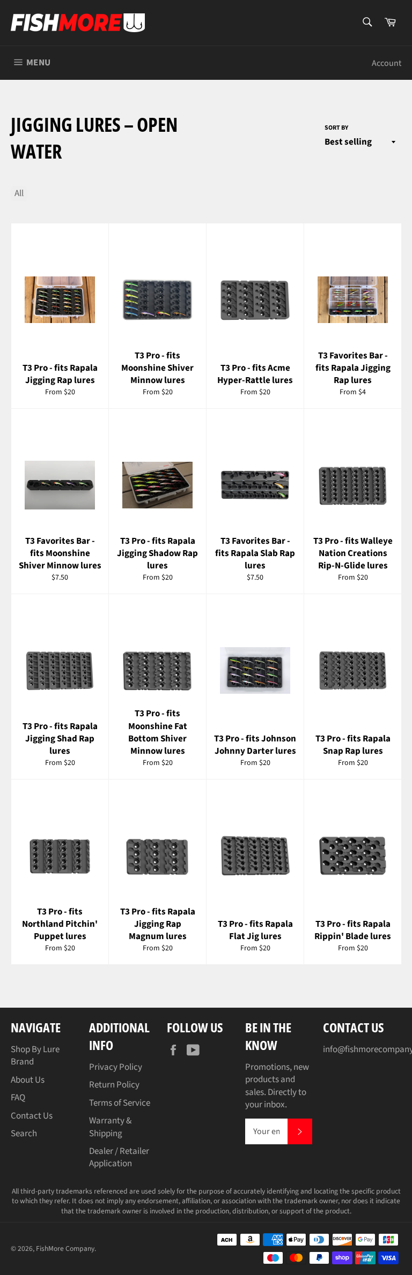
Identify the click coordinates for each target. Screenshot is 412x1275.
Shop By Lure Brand (35, 1055)
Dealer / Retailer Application (119, 1157)
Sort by (336, 128)
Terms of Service (119, 1103)
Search (24, 1133)
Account (386, 63)
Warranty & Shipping (110, 1126)
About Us (28, 1080)
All (19, 193)
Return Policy (114, 1084)
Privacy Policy (115, 1067)
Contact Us (32, 1115)
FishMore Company (65, 1248)
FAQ (18, 1097)
